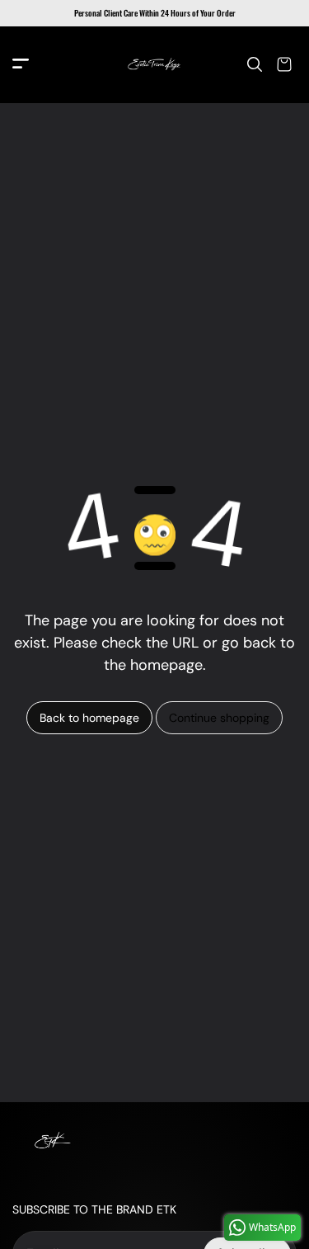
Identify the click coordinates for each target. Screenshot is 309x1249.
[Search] (254, 64)
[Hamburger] (20, 64)
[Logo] (155, 64)
